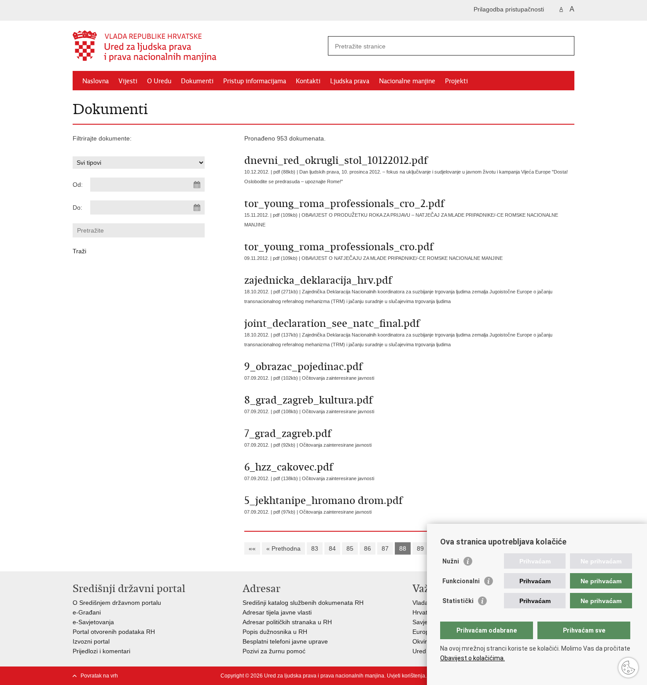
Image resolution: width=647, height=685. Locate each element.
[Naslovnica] (198, 46)
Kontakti (308, 81)
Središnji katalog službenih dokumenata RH (303, 602)
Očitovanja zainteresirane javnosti (338, 378)
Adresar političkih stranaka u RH (287, 622)
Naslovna (95, 81)
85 (349, 548)
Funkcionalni (461, 581)
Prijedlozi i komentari (101, 651)
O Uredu (159, 81)
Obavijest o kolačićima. (472, 658)
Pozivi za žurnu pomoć (274, 651)
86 (367, 548)
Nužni (450, 561)
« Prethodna (283, 548)
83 (314, 548)
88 (402, 548)
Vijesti (127, 81)
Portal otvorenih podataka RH (114, 631)
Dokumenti (197, 81)
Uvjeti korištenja (406, 676)
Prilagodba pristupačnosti (509, 9)
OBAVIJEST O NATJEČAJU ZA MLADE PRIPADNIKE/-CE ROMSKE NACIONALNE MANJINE (402, 258)
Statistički (458, 600)
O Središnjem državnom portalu (117, 602)
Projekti (456, 81)
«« (252, 548)
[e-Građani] (110, 10)
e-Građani (87, 612)
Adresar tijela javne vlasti (277, 612)
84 (332, 548)
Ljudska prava (349, 81)
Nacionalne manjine (407, 81)
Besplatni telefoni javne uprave (285, 641)
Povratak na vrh (99, 676)
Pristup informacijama (254, 81)
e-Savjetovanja (93, 622)
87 (385, 548)
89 (420, 548)
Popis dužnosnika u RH (275, 631)
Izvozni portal (91, 641)
